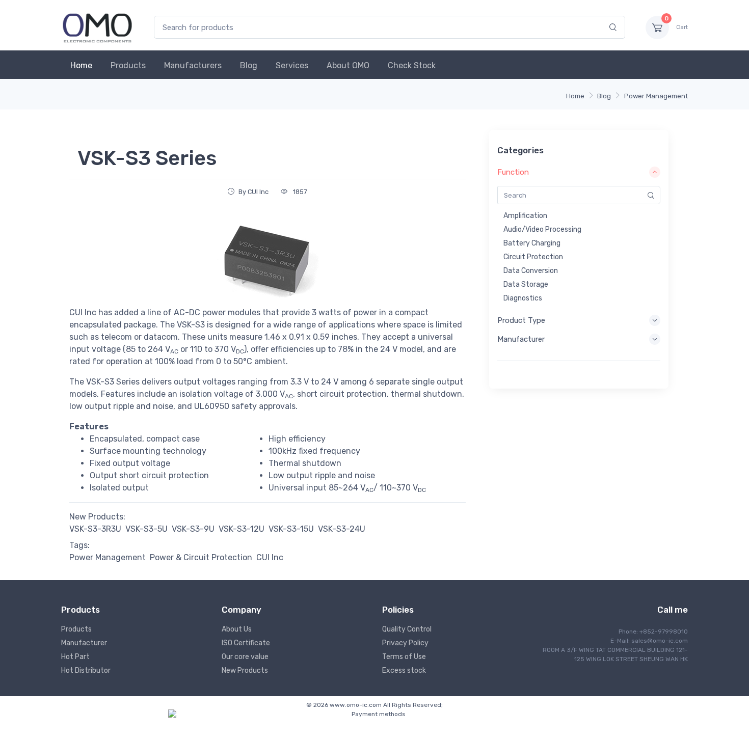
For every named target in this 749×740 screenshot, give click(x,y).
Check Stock (412, 65)
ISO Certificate (246, 643)
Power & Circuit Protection (201, 557)
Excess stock (404, 670)
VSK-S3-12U (241, 529)
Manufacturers (193, 65)
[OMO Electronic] (97, 27)
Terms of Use (404, 656)
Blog (248, 65)
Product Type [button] (521, 320)
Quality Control (407, 629)
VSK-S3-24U (341, 529)
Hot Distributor (86, 670)
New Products (245, 670)
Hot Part (75, 656)
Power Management (656, 96)
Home (81, 65)
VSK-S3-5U (146, 529)
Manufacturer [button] (521, 339)
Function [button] (513, 172)
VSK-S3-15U (291, 529)
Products (128, 65)
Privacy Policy (405, 643)
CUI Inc (269, 557)
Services (292, 65)
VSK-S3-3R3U (95, 529)
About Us (237, 629)
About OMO (348, 65)
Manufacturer (84, 643)
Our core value (245, 656)
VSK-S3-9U (193, 529)
